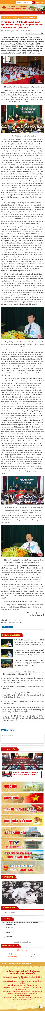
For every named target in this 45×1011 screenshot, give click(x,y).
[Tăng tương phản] (42, 33)
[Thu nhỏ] (38, 33)
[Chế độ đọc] (26, 33)
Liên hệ (18, 964)
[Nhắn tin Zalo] (40, 1006)
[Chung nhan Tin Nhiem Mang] (22, 1006)
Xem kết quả (26, 942)
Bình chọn (17, 942)
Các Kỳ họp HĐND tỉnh (28, 17)
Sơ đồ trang (9, 964)
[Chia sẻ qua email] (11, 33)
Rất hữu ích (9, 928)
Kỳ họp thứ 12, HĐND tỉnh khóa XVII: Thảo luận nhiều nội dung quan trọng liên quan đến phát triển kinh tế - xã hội (29, 663)
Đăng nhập (40, 2)
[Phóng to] (30, 33)
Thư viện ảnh (7, 877)
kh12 (10, 627)
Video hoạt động (9, 749)
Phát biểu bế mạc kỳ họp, (13, 566)
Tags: (5, 627)
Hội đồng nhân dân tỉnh (9, 17)
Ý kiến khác (9, 936)
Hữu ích (8, 932)
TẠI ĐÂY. (36, 601)
